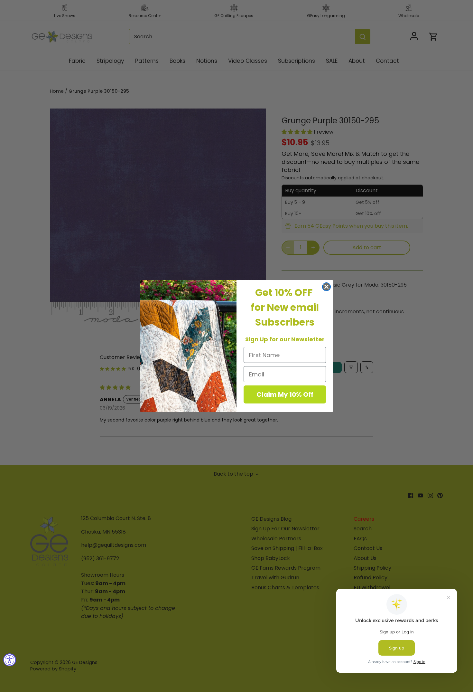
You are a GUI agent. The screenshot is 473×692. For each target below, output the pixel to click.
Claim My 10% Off (284, 394)
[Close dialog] (326, 287)
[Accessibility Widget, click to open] (9, 659)
